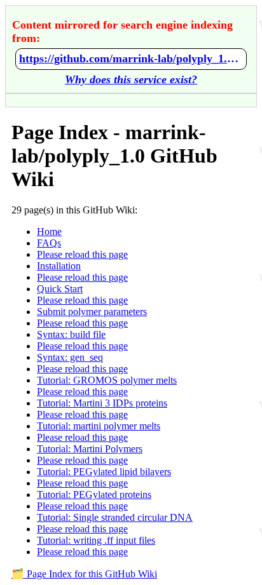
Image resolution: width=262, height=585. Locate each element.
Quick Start (60, 288)
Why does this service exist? (131, 79)
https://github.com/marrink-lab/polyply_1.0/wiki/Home (131, 58)
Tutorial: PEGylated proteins (94, 494)
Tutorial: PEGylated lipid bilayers (104, 471)
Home (49, 231)
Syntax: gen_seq (70, 357)
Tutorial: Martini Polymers (89, 448)
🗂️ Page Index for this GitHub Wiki (84, 573)
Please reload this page (82, 254)
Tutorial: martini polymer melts (98, 425)
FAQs (49, 243)
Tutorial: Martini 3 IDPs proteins (102, 403)
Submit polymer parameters (92, 311)
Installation (59, 265)
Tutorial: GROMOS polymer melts (107, 380)
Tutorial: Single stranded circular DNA (115, 517)
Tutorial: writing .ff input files (96, 540)
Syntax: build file (71, 334)
